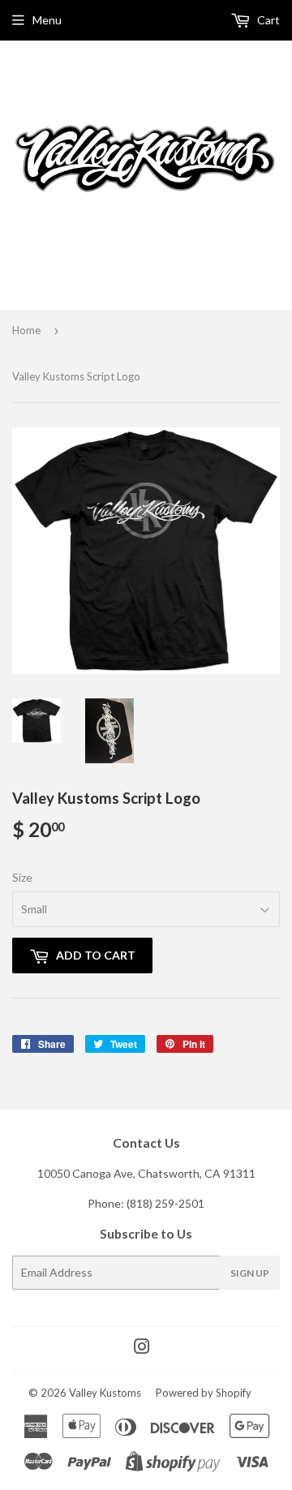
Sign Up (249, 1273)
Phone (104, 1203)
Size (22, 877)
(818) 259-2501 (165, 1203)
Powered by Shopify (203, 1392)
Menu (47, 20)
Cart (267, 20)
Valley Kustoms (105, 1392)
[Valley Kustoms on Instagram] (142, 1348)
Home (26, 330)
